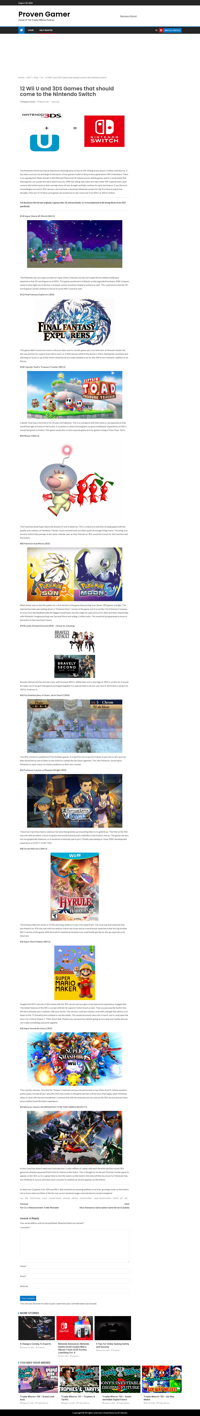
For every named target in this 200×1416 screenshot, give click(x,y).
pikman (75, 1198)
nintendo (66, 1198)
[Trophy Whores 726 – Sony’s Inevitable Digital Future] (120, 1379)
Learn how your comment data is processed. (76, 1303)
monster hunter (55, 1198)
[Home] (21, 30)
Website (24, 1286)
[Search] (156, 30)
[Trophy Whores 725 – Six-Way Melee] (162, 1379)
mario (44, 1198)
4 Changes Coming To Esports (35, 1344)
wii (121, 1198)
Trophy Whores (42, 1403)
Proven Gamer (44, 14)
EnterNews (109, 1412)
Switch (115, 1198)
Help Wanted (46, 30)
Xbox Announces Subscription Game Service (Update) (104, 1206)
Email (23, 1276)
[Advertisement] (100, 55)
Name (23, 1266)
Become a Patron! (128, 16)
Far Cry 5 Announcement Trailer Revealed (39, 1206)
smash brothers (86, 1198)
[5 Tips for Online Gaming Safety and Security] (113, 1328)
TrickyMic (41, 1347)
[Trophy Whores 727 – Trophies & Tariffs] (79, 1379)
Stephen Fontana (28, 102)
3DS (26, 1198)
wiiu (125, 1198)
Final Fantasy (35, 1198)
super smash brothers (102, 1198)
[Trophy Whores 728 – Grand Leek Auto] (38, 1379)
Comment (25, 1227)
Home (31, 30)
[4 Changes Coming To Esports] (36, 1328)
